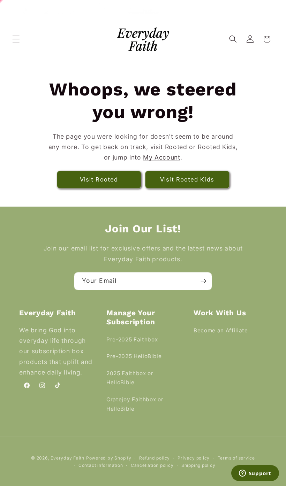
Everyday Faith (67, 458)
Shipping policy (198, 465)
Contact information (100, 465)
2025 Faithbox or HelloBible (129, 378)
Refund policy (154, 458)
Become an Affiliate (221, 330)
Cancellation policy (152, 465)
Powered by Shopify (108, 458)
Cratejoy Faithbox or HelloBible (134, 404)
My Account (161, 157)
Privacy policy (194, 458)
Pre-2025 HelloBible (134, 356)
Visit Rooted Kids (187, 179)
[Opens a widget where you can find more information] (255, 474)
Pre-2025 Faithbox (132, 339)
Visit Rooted (99, 179)
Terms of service (236, 458)
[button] (16, 39)
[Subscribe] (203, 281)
